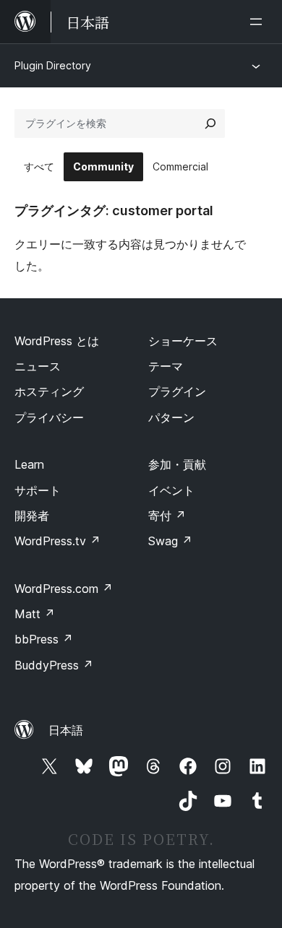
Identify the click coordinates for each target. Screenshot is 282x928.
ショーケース (183, 341)
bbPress (43, 639)
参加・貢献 (177, 464)
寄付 (167, 515)
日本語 (65, 730)
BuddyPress (53, 665)
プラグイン (177, 391)
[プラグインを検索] (210, 123)
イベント (171, 490)
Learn (29, 464)
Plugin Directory (52, 65)
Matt (34, 614)
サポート (37, 490)
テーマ (165, 366)
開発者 (31, 515)
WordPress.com (63, 588)
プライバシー (49, 417)
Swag (170, 541)
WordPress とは (56, 341)
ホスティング (49, 391)
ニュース (37, 366)
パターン (171, 417)
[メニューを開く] (259, 21)
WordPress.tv (57, 541)
